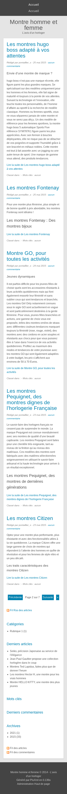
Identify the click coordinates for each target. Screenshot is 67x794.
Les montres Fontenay (33, 188)
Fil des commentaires (22, 752)
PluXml (34, 780)
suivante (48, 597)
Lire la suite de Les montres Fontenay (28, 234)
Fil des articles (18, 748)
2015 (13, 736)
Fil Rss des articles (21, 610)
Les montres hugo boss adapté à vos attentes (28, 49)
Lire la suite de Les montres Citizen (27, 577)
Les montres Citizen (30, 518)
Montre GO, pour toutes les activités (28, 256)
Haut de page (42, 784)
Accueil (33, 4)
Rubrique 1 (16, 631)
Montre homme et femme (33, 25)
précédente (15, 597)
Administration (25, 784)
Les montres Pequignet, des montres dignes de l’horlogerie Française (32, 399)
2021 (13, 732)
